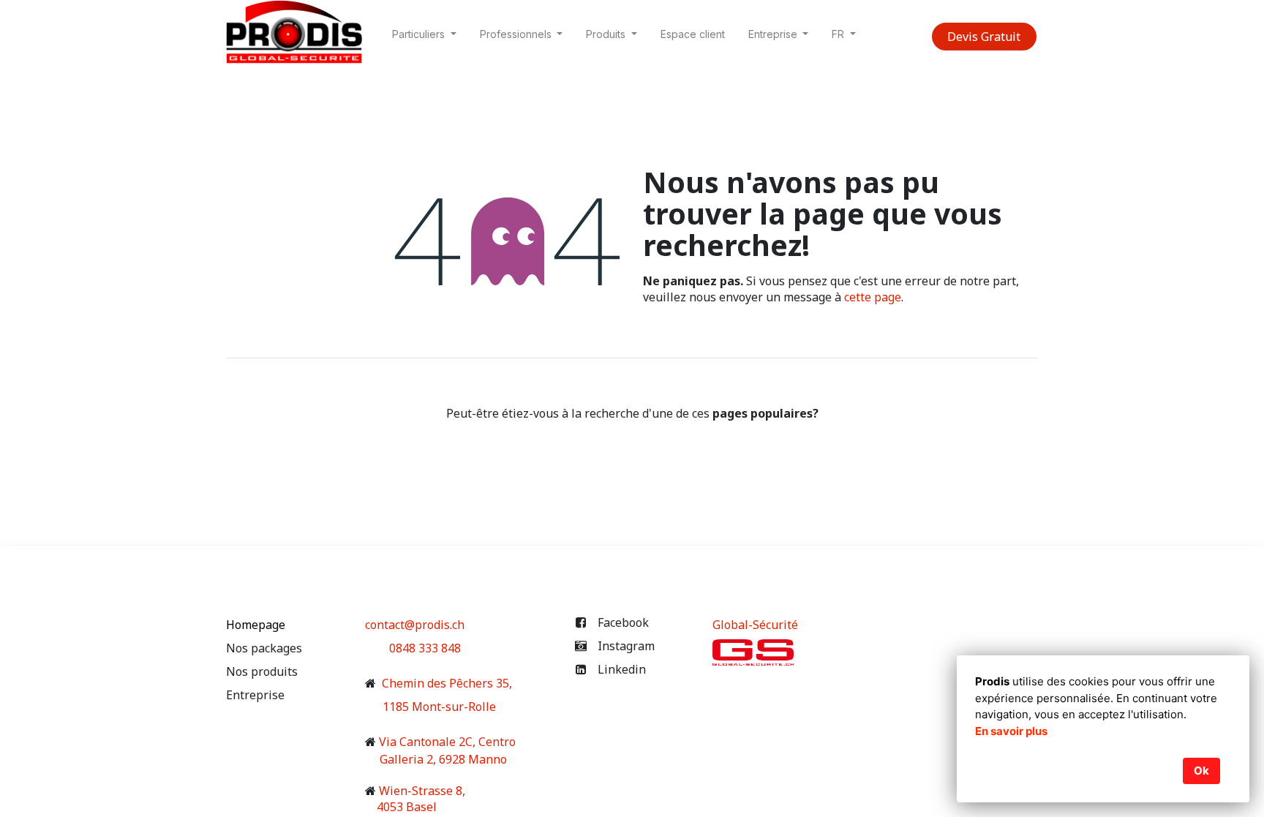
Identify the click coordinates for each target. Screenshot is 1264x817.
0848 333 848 (425, 648)
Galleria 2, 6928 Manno (446, 759)
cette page (872, 297)
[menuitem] (693, 37)
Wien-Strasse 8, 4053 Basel (415, 799)
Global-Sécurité (755, 625)
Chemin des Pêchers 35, (445, 683)
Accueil (632, 443)
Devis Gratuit (983, 37)
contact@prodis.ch (414, 625)
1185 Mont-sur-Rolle (432, 707)
